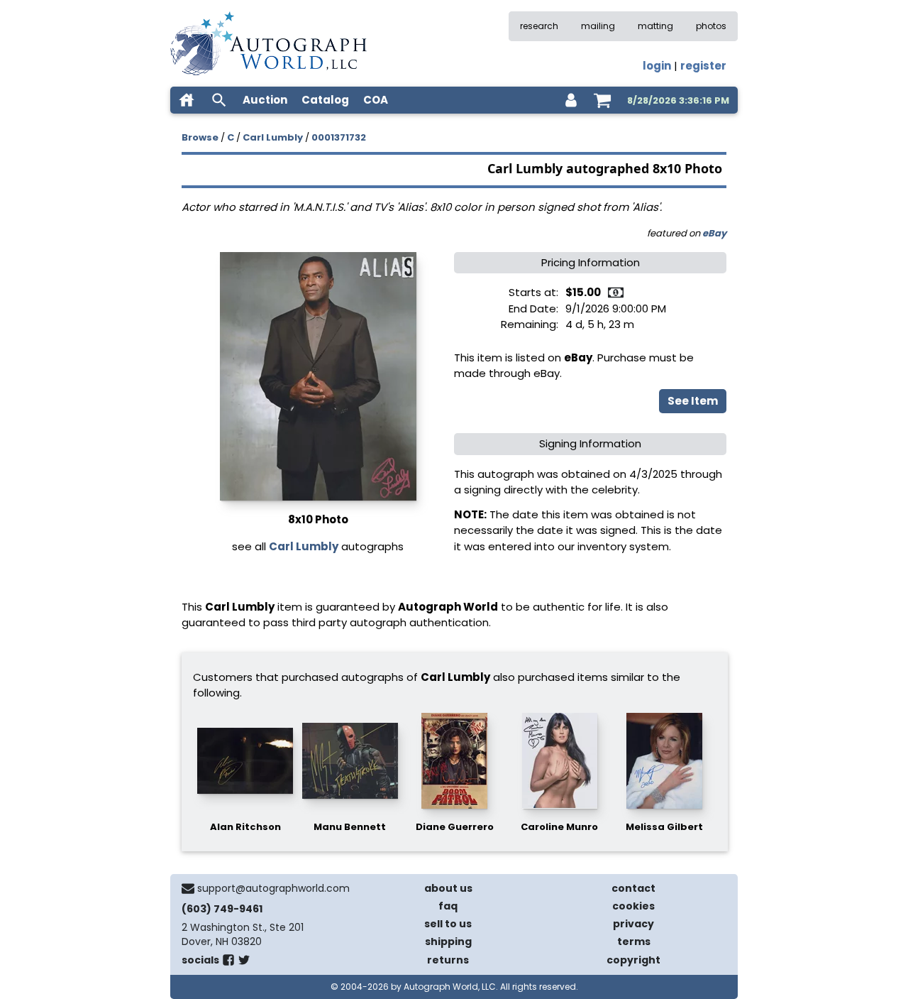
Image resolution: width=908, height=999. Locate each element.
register (703, 65)
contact (633, 888)
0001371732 (338, 137)
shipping (448, 941)
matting (655, 26)
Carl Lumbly (273, 137)
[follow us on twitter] (244, 963)
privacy (633, 924)
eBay (714, 233)
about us (448, 888)
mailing (598, 26)
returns (448, 960)
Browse (200, 137)
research (539, 26)
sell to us (448, 924)
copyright (633, 960)
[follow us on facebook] (228, 963)
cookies (633, 906)
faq (448, 906)
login (657, 65)
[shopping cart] (602, 100)
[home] (186, 100)
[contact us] (188, 888)
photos (711, 26)
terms (633, 941)
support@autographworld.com (273, 888)
